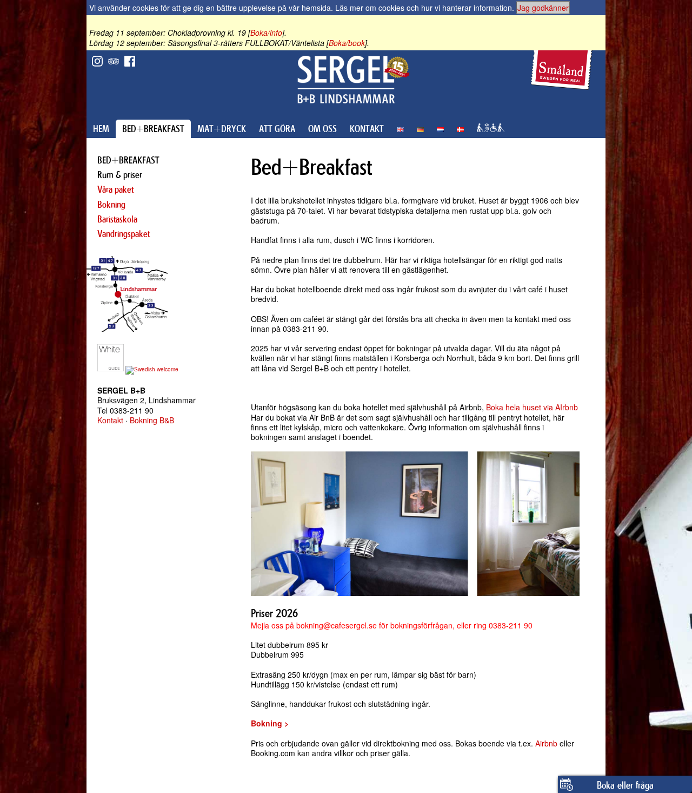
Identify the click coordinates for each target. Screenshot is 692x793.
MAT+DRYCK (221, 128)
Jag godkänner (543, 7)
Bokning (111, 204)
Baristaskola (117, 219)
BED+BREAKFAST (153, 128)
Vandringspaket (123, 233)
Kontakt (110, 420)
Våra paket (115, 189)
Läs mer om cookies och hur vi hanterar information (423, 7)
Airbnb (546, 743)
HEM (101, 128)
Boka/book (347, 42)
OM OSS (322, 128)
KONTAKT (367, 128)
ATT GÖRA (277, 128)
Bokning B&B (152, 420)
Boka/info (266, 32)
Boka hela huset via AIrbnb (532, 407)
